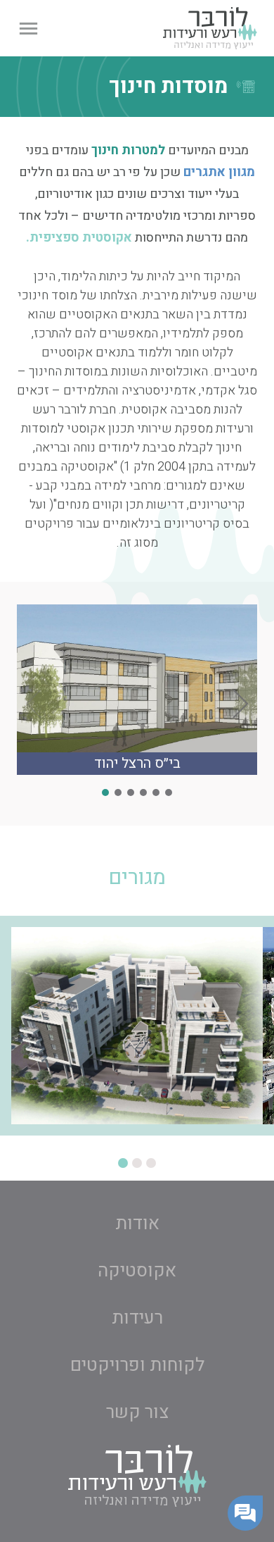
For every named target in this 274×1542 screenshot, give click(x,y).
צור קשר (137, 1412)
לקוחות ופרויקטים (137, 1365)
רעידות (137, 1318)
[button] (28, 28)
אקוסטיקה (137, 1270)
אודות (137, 1223)
